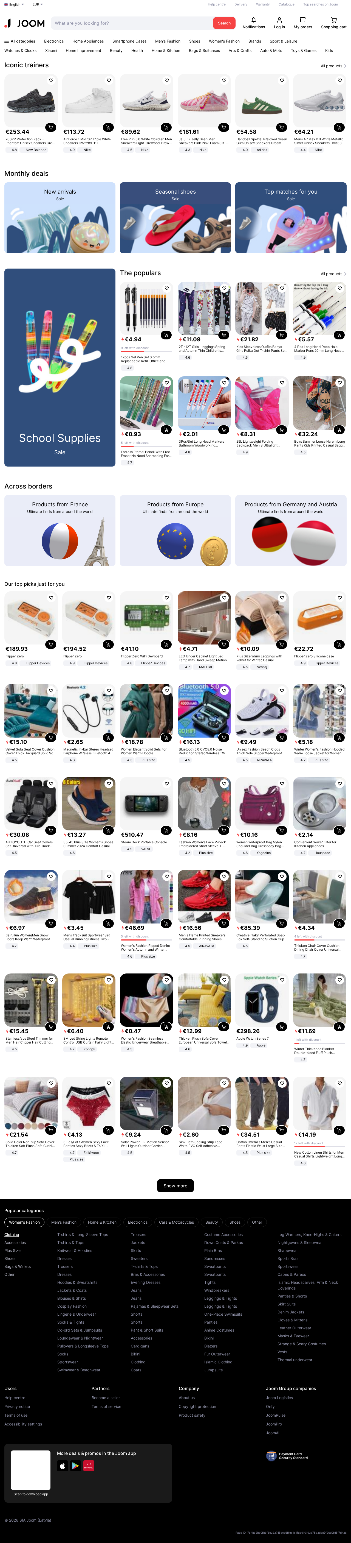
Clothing (11, 1234)
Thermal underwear (295, 1359)
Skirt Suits (287, 1304)
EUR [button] (36, 4)
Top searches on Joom (320, 4)
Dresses (64, 1258)
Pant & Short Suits (147, 1330)
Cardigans (140, 1346)
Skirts (136, 1250)
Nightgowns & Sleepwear (300, 1242)
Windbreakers (216, 1290)
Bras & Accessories (148, 1274)
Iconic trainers (26, 65)
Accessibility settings (23, 1424)
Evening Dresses (145, 1282)
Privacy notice (17, 1406)
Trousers (65, 1266)
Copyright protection (197, 1406)
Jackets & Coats (72, 1290)
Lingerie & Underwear (76, 1314)
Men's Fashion (167, 41)
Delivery (240, 4)
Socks (62, 1354)
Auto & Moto (271, 50)
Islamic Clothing (218, 1362)
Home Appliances (88, 41)
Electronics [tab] (138, 1222)
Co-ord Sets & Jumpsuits (79, 1330)
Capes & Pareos (292, 1274)
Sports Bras (288, 1258)
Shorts (136, 1314)
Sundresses (214, 1258)
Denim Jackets (291, 1312)
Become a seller (106, 1398)
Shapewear (288, 1250)
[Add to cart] (51, 127)
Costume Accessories (223, 1234)
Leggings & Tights (220, 1298)
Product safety (192, 1415)
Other (9, 1274)
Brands (254, 41)
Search (224, 23)
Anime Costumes (219, 1330)
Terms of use (15, 1415)
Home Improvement (83, 50)
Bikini (135, 1354)
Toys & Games (303, 50)
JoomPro (274, 1424)
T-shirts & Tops (70, 1242)
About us (187, 1398)
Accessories (15, 1242)
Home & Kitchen (166, 50)
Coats (136, 1370)
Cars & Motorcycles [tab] (176, 1222)
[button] (62, 1465)
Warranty (263, 4)
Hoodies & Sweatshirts (77, 1282)
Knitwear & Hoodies (74, 1250)
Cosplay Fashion (72, 1306)
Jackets (138, 1242)
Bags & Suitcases (204, 50)
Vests (282, 1351)
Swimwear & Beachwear (78, 1370)
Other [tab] (257, 1222)
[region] (175, 114)
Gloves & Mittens (292, 1320)
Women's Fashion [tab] (24, 1222)
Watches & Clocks (20, 50)
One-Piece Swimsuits (223, 1314)
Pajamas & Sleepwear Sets (155, 1306)
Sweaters (139, 1258)
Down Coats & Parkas (223, 1242)
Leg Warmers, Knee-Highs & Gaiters (309, 1234)
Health (137, 50)
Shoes (194, 41)
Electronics (54, 41)
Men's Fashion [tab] (64, 1222)
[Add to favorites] (51, 80)
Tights (210, 1282)
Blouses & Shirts (71, 1298)
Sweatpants (215, 1266)
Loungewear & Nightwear (80, 1338)
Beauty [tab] (211, 1222)
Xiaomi (51, 50)
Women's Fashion (224, 41)
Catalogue (287, 4)
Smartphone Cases (129, 41)
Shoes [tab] (235, 1222)
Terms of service (106, 1406)
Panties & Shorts (292, 1296)
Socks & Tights (70, 1322)
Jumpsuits (213, 1370)
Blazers (210, 1346)
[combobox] (130, 23)
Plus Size (12, 1250)
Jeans (136, 1290)
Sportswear (67, 1362)
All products (331, 66)
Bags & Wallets (17, 1266)
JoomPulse (275, 1415)
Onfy (270, 1406)
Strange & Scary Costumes (302, 1343)
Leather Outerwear (294, 1328)
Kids (329, 50)
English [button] (14, 4)
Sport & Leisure (283, 41)
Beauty (116, 50)
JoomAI (272, 1433)
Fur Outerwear (217, 1354)
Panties (210, 1322)
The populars (140, 273)
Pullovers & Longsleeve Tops (83, 1346)
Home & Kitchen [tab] (102, 1222)
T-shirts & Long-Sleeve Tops (82, 1234)
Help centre (217, 4)
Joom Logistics (279, 1398)
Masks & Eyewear (293, 1335)
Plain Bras (213, 1250)
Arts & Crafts (240, 50)
